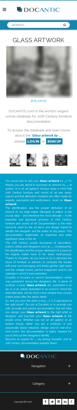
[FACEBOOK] (46, 402)
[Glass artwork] (15, 159)
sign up (54, 141)
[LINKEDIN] (65, 402)
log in (33, 141)
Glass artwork (38, 40)
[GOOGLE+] (71, 402)
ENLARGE (38, 101)
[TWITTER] (52, 402)
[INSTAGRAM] (58, 402)
